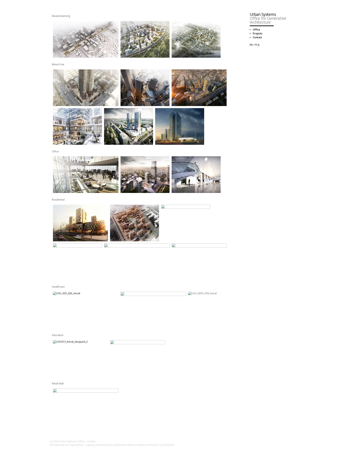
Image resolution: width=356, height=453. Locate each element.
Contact (257, 37)
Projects (257, 33)
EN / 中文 (255, 45)
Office (256, 29)
